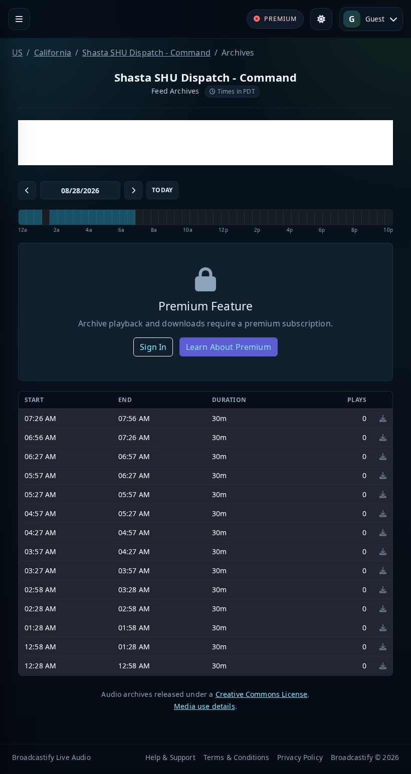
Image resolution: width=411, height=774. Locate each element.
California (53, 52)
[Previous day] (27, 190)
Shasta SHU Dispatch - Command (146, 52)
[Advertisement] (205, 142)
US (17, 52)
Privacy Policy (300, 757)
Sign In (153, 346)
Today (162, 190)
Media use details (204, 706)
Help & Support (170, 757)
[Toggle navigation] (19, 19)
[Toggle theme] (321, 19)
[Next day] (133, 190)
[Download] (382, 418)
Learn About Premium (228, 346)
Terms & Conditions (236, 757)
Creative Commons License (262, 694)
